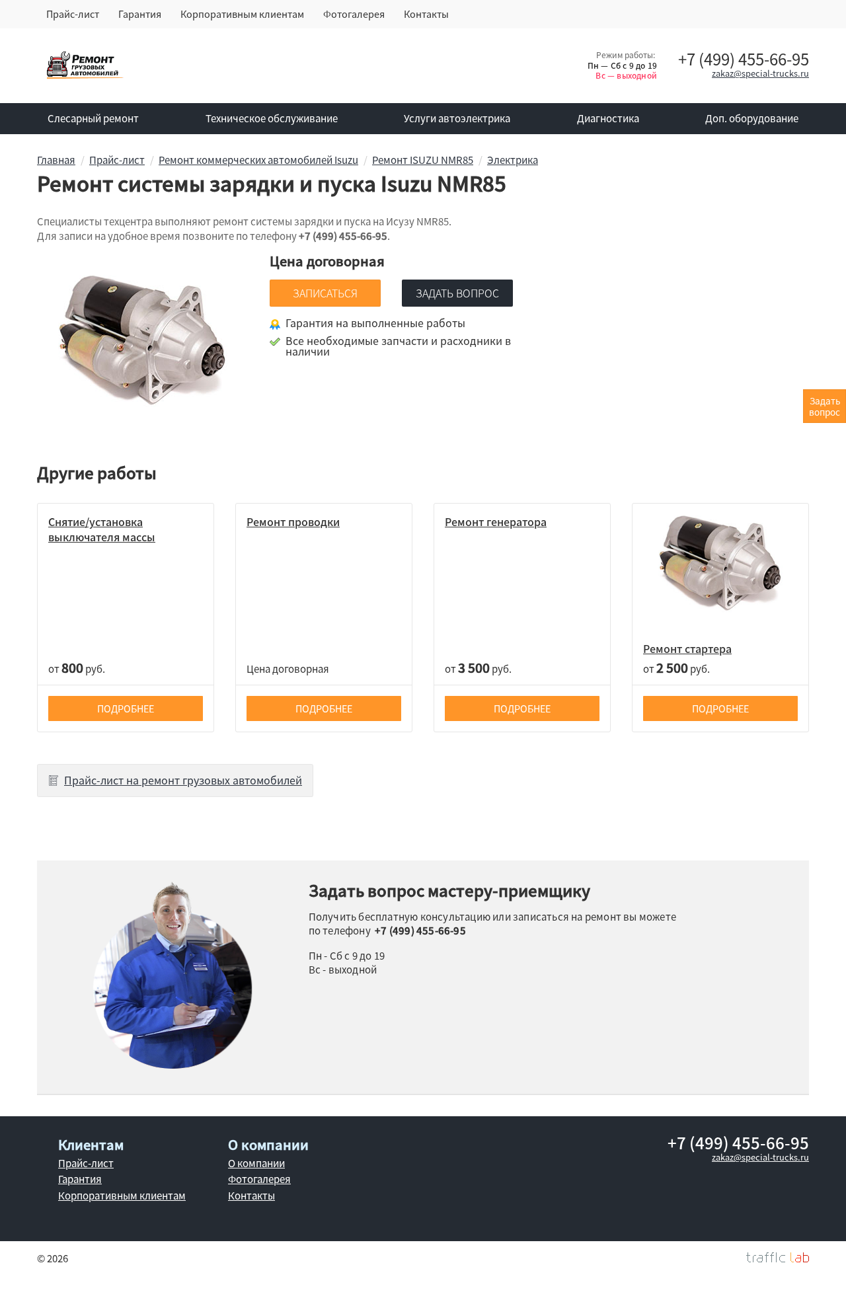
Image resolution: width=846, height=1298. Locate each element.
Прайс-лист (72, 14)
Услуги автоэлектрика (457, 118)
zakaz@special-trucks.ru (760, 73)
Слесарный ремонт (93, 118)
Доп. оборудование (751, 118)
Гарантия (139, 14)
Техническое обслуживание (272, 118)
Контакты (426, 14)
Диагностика (608, 118)
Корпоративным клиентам (242, 14)
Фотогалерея (354, 14)
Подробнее (125, 708)
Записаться (325, 293)
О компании (256, 1163)
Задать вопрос (457, 293)
